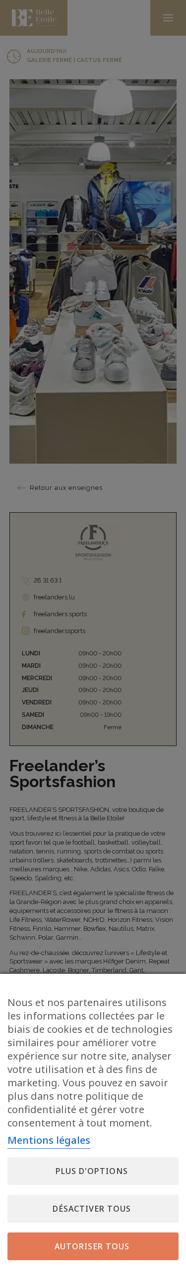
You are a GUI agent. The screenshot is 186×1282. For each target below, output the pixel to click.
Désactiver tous (92, 1208)
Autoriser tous (92, 1246)
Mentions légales (48, 1140)
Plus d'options (92, 1171)
